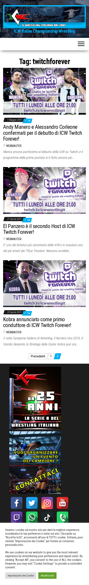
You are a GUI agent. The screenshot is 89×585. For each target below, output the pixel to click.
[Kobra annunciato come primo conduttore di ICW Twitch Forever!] (44, 283)
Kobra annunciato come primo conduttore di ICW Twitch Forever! (37, 322)
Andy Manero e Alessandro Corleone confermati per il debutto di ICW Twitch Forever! (42, 133)
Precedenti (38, 356)
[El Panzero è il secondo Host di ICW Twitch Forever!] (44, 190)
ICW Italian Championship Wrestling (44, 31)
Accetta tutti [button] (47, 575)
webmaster (14, 145)
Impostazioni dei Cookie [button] (21, 575)
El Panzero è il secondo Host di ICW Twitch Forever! (39, 229)
